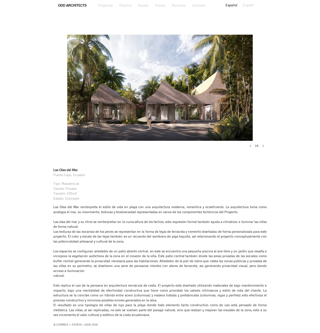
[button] (160, 95)
